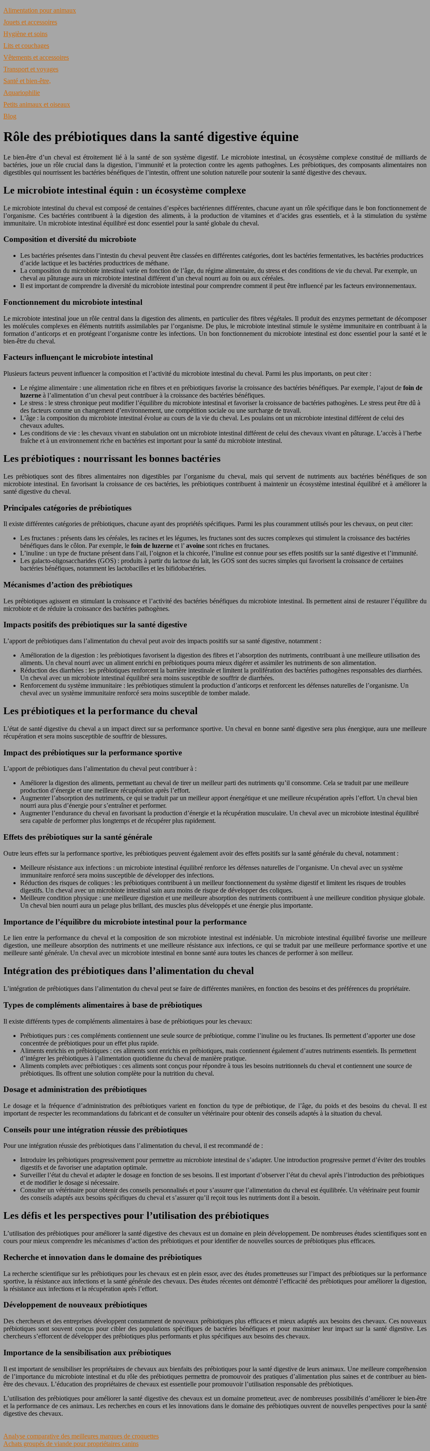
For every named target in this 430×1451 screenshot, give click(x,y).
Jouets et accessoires (30, 22)
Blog (9, 116)
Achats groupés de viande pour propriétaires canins (71, 1443)
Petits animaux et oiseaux (36, 104)
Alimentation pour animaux (39, 10)
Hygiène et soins (25, 33)
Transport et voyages (30, 69)
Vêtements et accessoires (36, 57)
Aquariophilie (21, 92)
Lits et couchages (26, 45)
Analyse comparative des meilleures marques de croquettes (81, 1436)
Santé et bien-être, (27, 80)
